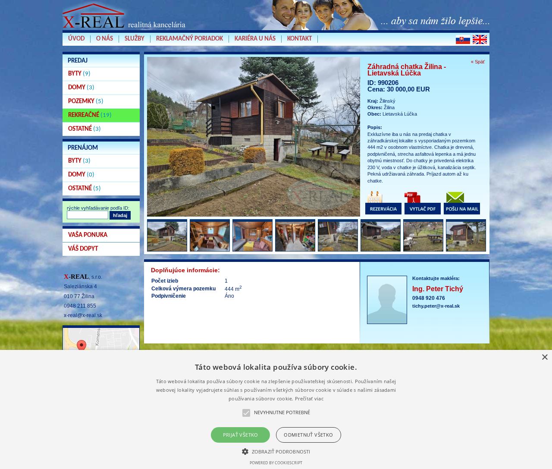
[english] (480, 39)
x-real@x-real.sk (83, 315)
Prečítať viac (309, 398)
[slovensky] (463, 39)
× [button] (544, 357)
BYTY (79, 74)
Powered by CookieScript (276, 463)
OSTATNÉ (84, 129)
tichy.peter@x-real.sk (436, 305)
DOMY (81, 88)
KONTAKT (299, 39)
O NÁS (104, 39)
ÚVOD (76, 39)
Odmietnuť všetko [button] (308, 434)
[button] (276, 451)
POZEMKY (86, 101)
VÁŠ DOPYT (83, 249)
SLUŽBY (134, 39)
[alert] (276, 409)
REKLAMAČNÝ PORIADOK (189, 39)
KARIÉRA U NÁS (255, 39)
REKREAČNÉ (90, 115)
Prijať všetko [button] (240, 434)
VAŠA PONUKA (87, 235)
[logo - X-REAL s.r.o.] (125, 29)
